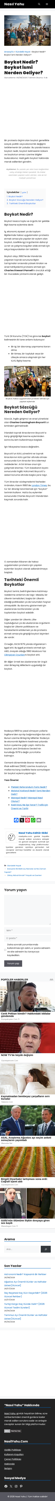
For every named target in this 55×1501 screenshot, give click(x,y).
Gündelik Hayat (23, 51)
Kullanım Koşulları (14, 1454)
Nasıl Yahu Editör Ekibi (33, 833)
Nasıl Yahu (14, 4)
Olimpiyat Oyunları (14, 654)
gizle (24, 192)
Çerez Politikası (12, 1459)
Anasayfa (9, 51)
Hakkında (9, 1463)
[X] (22, 820)
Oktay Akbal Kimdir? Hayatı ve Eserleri (24, 875)
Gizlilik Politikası (12, 1449)
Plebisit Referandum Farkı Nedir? (29, 787)
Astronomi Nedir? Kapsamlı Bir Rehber (25, 1274)
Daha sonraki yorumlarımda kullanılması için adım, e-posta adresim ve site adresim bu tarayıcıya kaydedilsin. (28, 950)
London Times (39, 485)
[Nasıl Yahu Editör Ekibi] (11, 842)
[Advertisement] (27, 110)
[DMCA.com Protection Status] (12, 1432)
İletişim (8, 1468)
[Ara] (46, 1249)
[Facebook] (16, 820)
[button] (39, 4)
